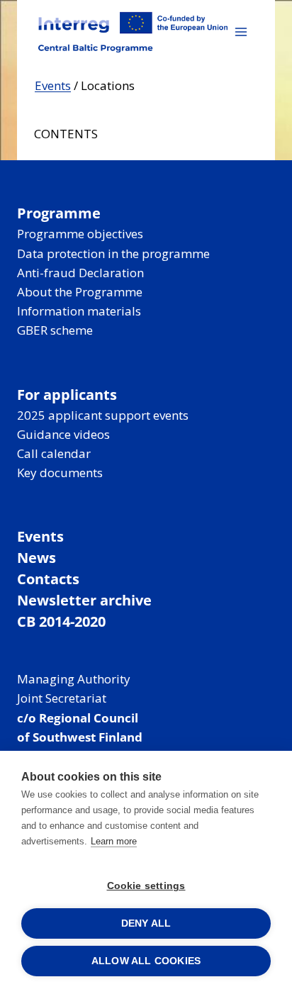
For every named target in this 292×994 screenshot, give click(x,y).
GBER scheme (55, 330)
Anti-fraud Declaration (80, 272)
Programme (59, 213)
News (36, 557)
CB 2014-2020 (61, 621)
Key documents (60, 472)
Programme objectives (80, 233)
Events (53, 85)
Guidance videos (63, 434)
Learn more (114, 841)
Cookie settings (146, 886)
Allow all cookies (146, 961)
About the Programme (79, 292)
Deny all (146, 923)
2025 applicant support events (103, 415)
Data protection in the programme (113, 253)
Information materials (79, 311)
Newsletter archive (84, 600)
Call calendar (54, 453)
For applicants (67, 394)
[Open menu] (241, 32)
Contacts (48, 578)
